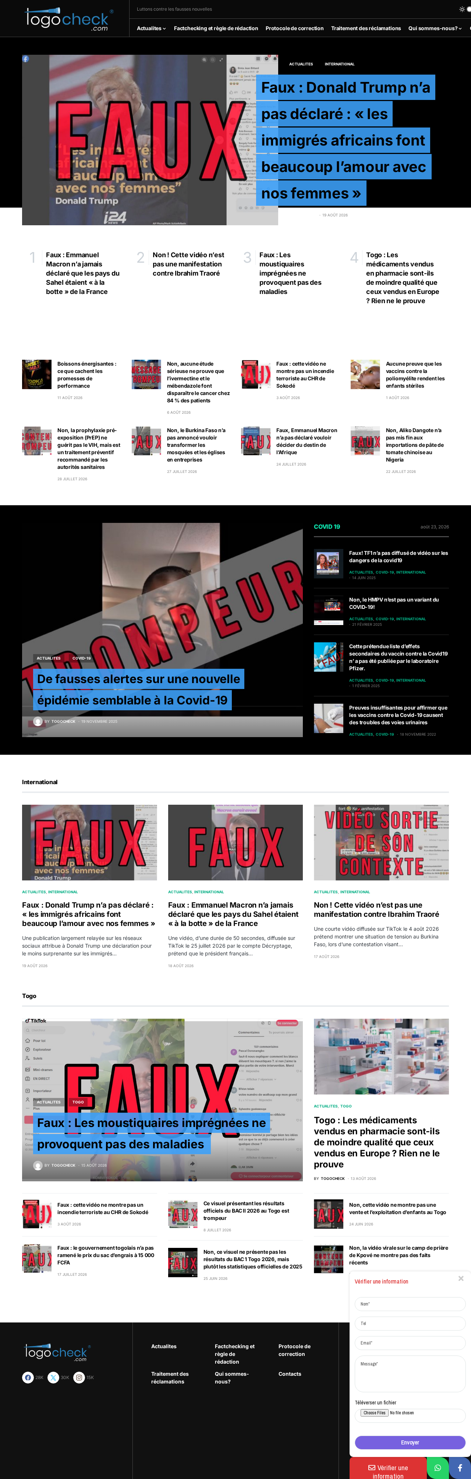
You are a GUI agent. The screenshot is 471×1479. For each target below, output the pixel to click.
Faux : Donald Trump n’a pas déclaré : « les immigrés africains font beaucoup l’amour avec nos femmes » (345, 140)
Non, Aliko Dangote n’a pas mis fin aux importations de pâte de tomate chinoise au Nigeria (415, 445)
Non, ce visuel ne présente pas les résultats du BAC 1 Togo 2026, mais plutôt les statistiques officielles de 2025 (252, 1259)
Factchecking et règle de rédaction (235, 1354)
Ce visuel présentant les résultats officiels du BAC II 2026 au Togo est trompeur (246, 1210)
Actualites (301, 64)
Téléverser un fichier (375, 1403)
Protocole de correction (295, 1350)
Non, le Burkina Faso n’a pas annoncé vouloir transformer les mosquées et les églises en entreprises (196, 445)
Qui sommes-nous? (232, 1378)
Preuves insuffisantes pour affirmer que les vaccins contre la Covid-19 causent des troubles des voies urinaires (398, 714)
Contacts (290, 1374)
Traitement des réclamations (170, 1378)
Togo (78, 1102)
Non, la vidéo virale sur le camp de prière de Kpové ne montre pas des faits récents (398, 1255)
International (340, 64)
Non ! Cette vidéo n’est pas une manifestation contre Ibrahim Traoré (376, 910)
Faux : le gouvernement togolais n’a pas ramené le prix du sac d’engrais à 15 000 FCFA (105, 1255)
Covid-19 (81, 658)
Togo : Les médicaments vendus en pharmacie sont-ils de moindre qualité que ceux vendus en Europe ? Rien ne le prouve (377, 1142)
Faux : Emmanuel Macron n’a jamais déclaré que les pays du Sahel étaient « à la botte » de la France (233, 914)
